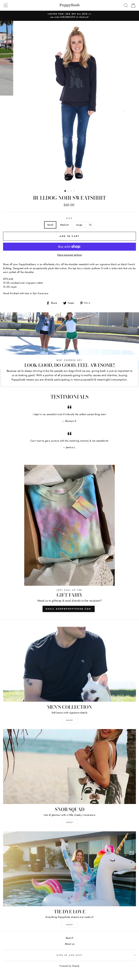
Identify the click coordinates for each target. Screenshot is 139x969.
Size (69, 218)
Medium (64, 225)
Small (50, 225)
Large (79, 225)
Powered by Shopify (69, 966)
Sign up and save (69, 955)
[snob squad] (69, 766)
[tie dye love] (69, 868)
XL (90, 225)
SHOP (69, 720)
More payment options (69, 255)
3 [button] (71, 191)
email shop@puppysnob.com (68, 608)
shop (69, 822)
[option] (69, 16)
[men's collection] (69, 664)
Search (69, 938)
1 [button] (65, 191)
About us (69, 944)
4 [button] (74, 191)
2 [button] (69, 191)
